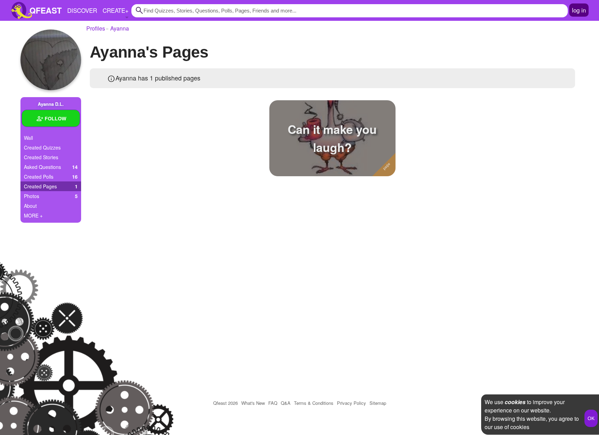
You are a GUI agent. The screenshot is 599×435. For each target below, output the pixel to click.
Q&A (285, 403)
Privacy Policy (351, 403)
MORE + (33, 215)
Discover (82, 10)
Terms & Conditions (313, 403)
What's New (253, 403)
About (30, 205)
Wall (28, 137)
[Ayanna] (50, 59)
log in (579, 10)
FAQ (272, 403)
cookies (515, 402)
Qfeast (225, 403)
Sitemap (378, 403)
